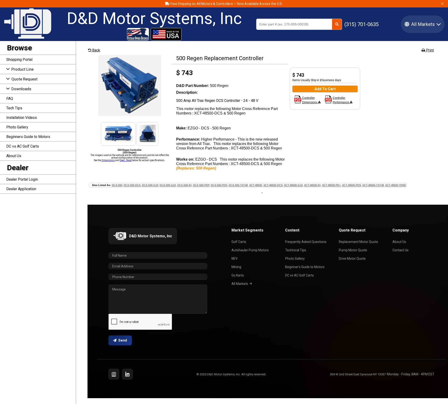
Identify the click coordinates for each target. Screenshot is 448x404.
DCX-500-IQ (184, 185)
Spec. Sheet (126, 160)
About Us (13, 156)
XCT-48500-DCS (273, 185)
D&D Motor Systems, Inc (154, 18)
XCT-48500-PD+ (331, 185)
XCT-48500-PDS (351, 185)
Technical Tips (295, 250)
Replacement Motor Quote (358, 242)
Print (429, 50)
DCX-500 (117, 185)
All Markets (239, 284)
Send (122, 340)
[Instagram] (113, 374)
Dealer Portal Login (22, 179)
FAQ (9, 98)
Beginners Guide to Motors (28, 137)
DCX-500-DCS (132, 185)
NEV (234, 258)
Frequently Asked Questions (305, 242)
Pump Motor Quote (353, 250)
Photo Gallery (17, 127)
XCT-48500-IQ (312, 185)
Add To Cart (325, 89)
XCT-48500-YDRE (395, 185)
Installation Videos (21, 117)
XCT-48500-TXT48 (373, 185)
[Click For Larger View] (129, 114)
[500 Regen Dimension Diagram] (297, 102)
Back (95, 50)
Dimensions (108, 160)
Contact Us (400, 250)
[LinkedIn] (127, 374)
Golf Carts (238, 242)
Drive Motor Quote (352, 258)
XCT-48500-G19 (293, 185)
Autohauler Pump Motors (250, 250)
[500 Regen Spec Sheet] (328, 102)
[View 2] (118, 141)
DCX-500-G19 (150, 185)
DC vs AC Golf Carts (22, 146)
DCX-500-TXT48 (238, 185)
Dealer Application (21, 189)
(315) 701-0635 (361, 24)
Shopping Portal (19, 59)
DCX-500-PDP (201, 185)
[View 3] (147, 141)
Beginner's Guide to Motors (305, 267)
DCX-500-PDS (219, 185)
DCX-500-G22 (168, 185)
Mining (236, 267)
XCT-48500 (255, 185)
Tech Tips (14, 108)
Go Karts (237, 275)
